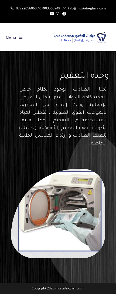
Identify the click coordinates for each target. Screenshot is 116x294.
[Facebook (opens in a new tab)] (64, 13)
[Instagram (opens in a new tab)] (57, 13)
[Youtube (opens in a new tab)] (51, 13)
